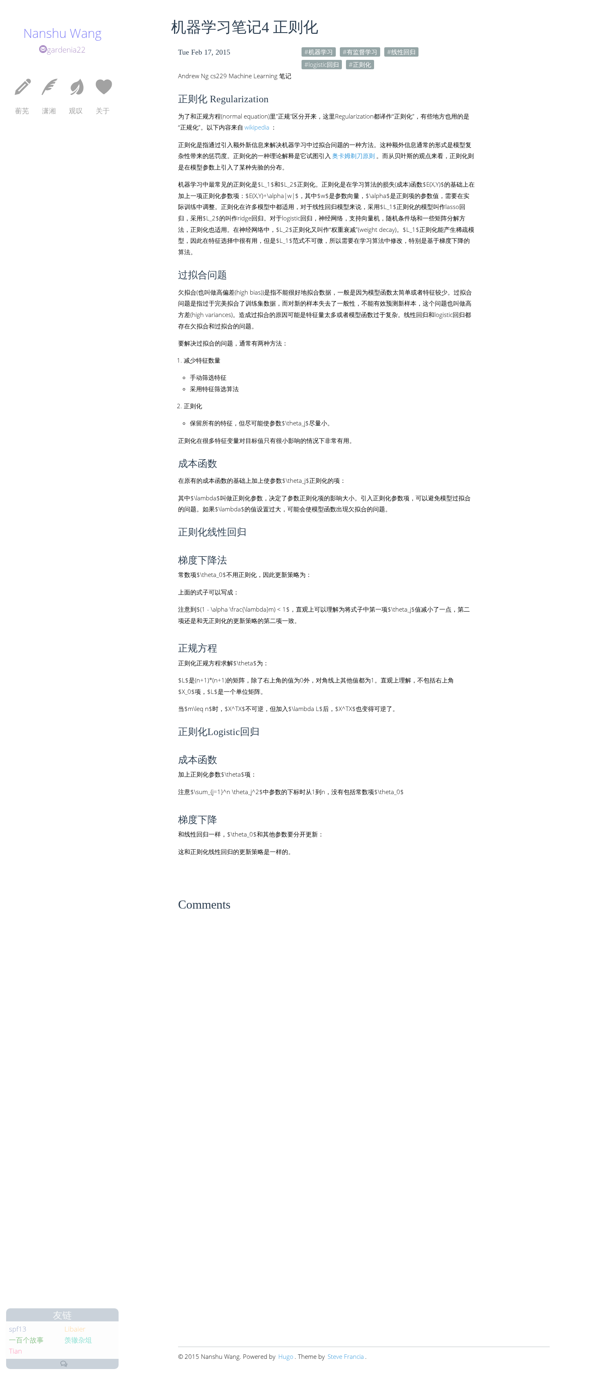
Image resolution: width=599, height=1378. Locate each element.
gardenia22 (66, 49)
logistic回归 (323, 64)
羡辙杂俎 (78, 1340)
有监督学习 (362, 52)
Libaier (75, 1329)
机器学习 (320, 52)
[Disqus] (364, 1018)
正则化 (362, 64)
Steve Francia (346, 1356)
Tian (15, 1351)
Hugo (285, 1356)
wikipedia (256, 127)
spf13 (17, 1329)
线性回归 (403, 52)
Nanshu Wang (62, 33)
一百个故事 (26, 1340)
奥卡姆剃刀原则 (353, 156)
